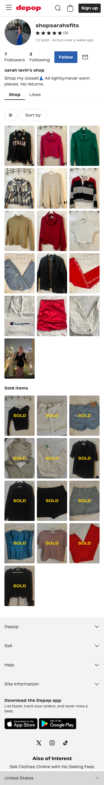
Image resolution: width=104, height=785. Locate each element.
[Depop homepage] (28, 8)
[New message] (85, 57)
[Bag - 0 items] (70, 8)
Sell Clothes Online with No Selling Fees (52, 766)
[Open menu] (8, 7)
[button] (51, 33)
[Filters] (10, 115)
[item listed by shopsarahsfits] (19, 146)
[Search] (58, 8)
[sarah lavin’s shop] (17, 33)
